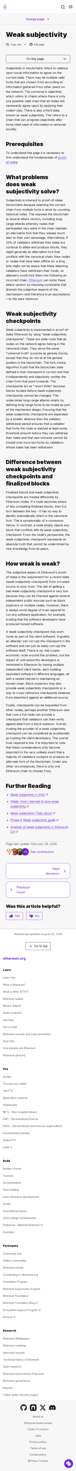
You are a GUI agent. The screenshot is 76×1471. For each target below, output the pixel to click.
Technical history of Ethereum (21, 1359)
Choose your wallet (15, 1083)
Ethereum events (13, 1267)
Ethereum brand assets (38, 1423)
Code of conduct (38, 1429)
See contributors (42, 852)
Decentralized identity (16, 1133)
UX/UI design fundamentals (19, 1218)
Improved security (14, 1352)
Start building (11, 1189)
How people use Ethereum (19, 1048)
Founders (8, 1232)
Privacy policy (38, 1441)
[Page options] (25, 45)
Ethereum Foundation (16, 1295)
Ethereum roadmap (14, 1345)
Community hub (12, 1253)
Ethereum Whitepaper (16, 1338)
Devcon (9, 1317)
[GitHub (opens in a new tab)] (23, 1407)
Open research (12, 1366)
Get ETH (8, 1090)
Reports (8, 1387)
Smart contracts (12, 1012)
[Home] (5, 7)
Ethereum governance (16, 1380)
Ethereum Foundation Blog (20, 1302)
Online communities (14, 1260)
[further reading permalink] (4, 786)
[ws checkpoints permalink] (4, 317)
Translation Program (15, 1281)
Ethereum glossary (14, 1055)
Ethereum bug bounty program (21, 1288)
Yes (17, 916)
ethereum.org (14, 958)
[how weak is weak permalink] (4, 563)
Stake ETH (9, 1140)
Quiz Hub (8, 1041)
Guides (7, 1076)
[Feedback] (68, 1463)
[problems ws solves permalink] (4, 184)
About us (38, 1416)
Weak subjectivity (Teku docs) (32, 813)
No (37, 916)
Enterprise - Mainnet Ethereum (23, 1225)
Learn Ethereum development (21, 1196)
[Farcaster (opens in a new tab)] (33, 1407)
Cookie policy (38, 1454)
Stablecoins (10, 1104)
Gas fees (8, 1020)
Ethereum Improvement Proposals (23, 1373)
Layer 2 (7, 1147)
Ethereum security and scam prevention (27, 1034)
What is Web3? (12, 1005)
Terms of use (38, 1448)
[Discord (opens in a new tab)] (52, 1407)
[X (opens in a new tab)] (42, 1407)
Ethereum (35, 280)
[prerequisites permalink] (4, 144)
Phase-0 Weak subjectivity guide (34, 820)
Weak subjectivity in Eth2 (29, 794)
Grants (7, 1203)
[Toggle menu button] (71, 7)
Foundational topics (15, 1211)
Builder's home (12, 1168)
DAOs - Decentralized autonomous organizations (32, 1125)
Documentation (12, 1182)
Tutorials (8, 1175)
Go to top (41, 946)
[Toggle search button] (63, 7)
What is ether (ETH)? (15, 991)
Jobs (38, 1435)
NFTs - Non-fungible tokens (20, 1112)
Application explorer (15, 1097)
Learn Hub (9, 977)
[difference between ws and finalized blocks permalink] (4, 472)
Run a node (10, 1026)
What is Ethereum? (14, 984)
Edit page (37, 44)
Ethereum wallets (13, 998)
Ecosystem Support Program (22, 1310)
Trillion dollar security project (20, 1394)
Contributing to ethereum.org (20, 1274)
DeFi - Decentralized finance (20, 1119)
